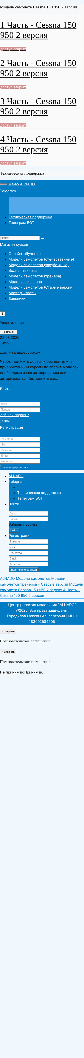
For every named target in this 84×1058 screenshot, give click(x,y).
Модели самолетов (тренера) (35, 276)
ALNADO (27, 184)
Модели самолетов (33, 578)
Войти (5, 420)
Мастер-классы (22, 293)
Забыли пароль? (14, 415)
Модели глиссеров (25, 282)
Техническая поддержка (30, 217)
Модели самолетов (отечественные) (41, 259)
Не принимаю (12, 672)
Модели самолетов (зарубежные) (39, 265)
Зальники (17, 298)
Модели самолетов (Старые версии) (41, 287)
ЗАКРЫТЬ (8, 332)
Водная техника (23, 270)
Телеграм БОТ (21, 222)
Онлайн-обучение (25, 254)
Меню (13, 184)
